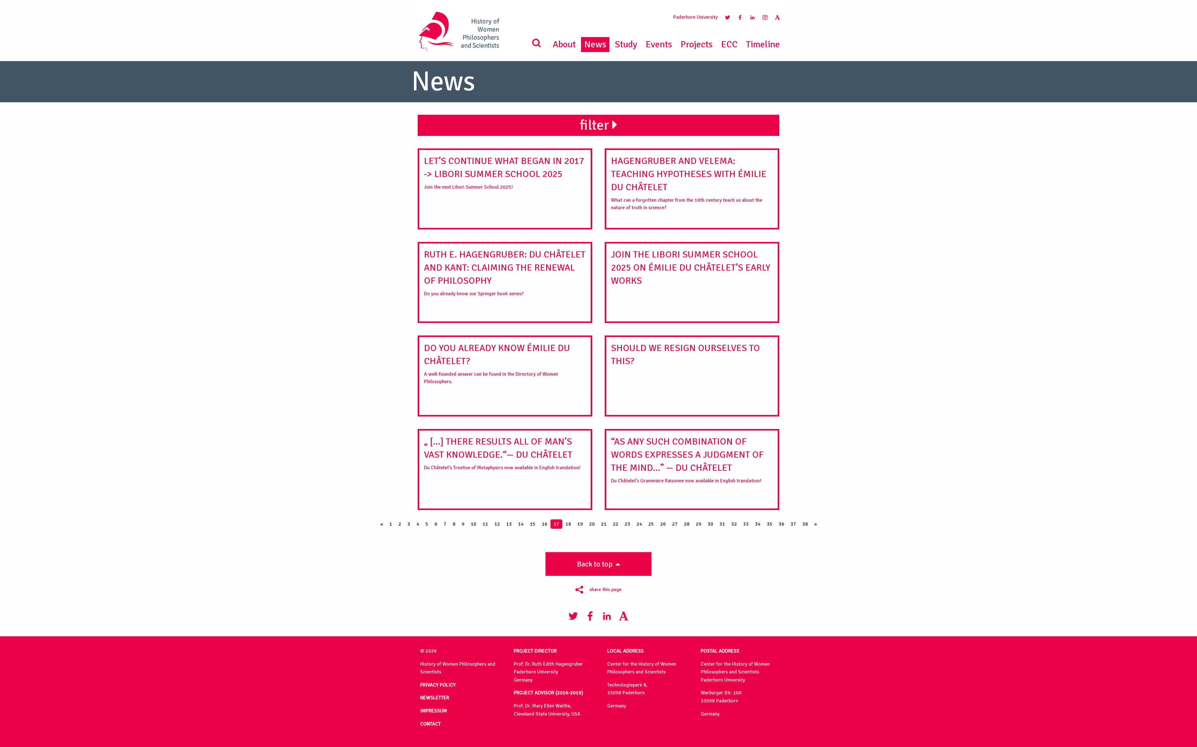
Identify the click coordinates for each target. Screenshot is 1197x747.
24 (639, 524)
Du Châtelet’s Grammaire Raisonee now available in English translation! (687, 460)
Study (626, 44)
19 (580, 524)
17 (556, 524)
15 (533, 524)
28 (687, 524)
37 (793, 524)
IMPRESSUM (433, 711)
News (595, 44)
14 (521, 524)
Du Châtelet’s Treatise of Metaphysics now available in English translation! (502, 453)
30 (710, 524)
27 (675, 524)
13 (509, 524)
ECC (729, 44)
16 (544, 524)
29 (698, 524)
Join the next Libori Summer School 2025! (504, 172)
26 (663, 524)
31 (722, 524)
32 (734, 524)
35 (769, 524)
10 (473, 524)
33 (746, 524)
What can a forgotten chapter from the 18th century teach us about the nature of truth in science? (689, 183)
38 (805, 524)
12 (497, 524)
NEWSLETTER (434, 698)
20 (592, 524)
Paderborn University (695, 17)
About (564, 44)
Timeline (763, 44)
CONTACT (430, 724)
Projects (696, 44)
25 (651, 524)
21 (604, 524)
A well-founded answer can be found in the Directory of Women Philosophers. (497, 363)
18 (568, 524)
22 (615, 524)
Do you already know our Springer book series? (504, 273)
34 (758, 524)
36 (781, 524)
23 (627, 524)
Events (659, 44)
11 (485, 524)
